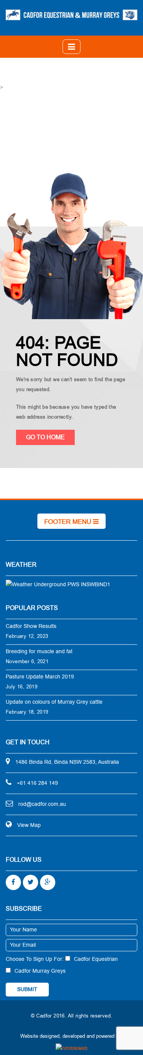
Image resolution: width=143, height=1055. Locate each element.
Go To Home (45, 437)
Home (69, 133)
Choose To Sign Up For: (35, 959)
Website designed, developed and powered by (70, 1036)
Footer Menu (68, 521)
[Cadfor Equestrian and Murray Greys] (71, 14)
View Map (29, 825)
